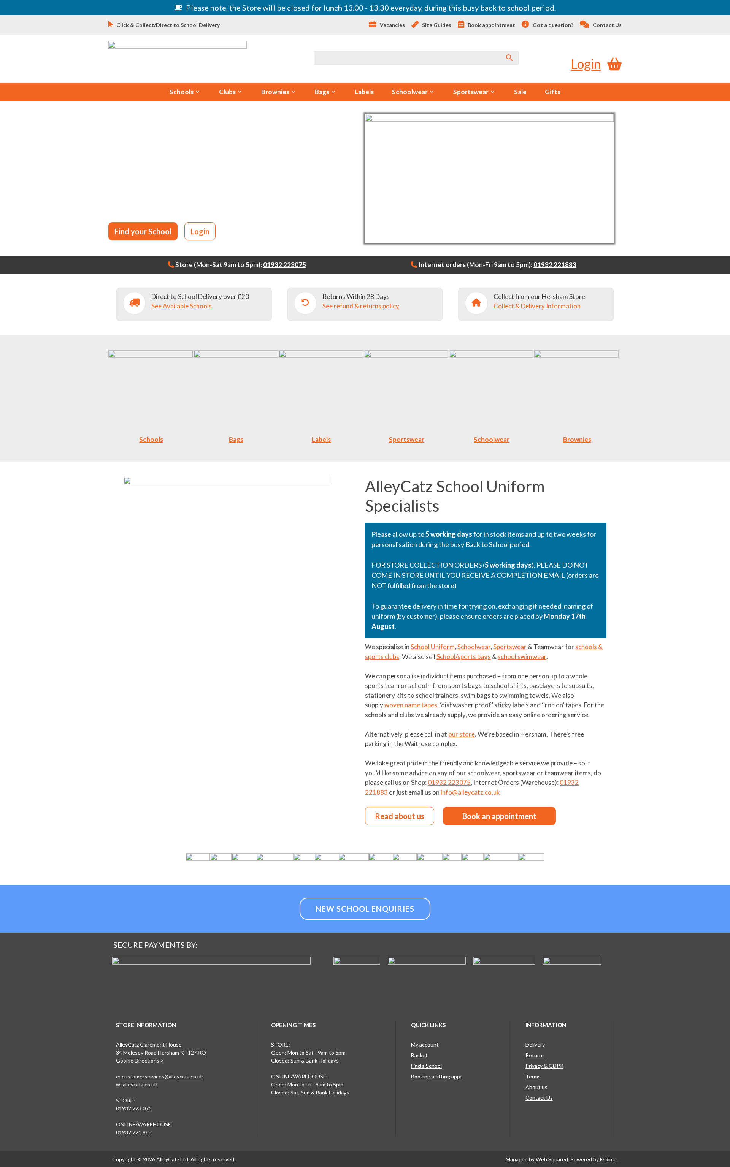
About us (536, 1087)
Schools (182, 92)
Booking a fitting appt (436, 1076)
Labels (364, 92)
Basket (419, 1055)
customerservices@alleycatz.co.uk (162, 1076)
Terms (533, 1076)
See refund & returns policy (360, 306)
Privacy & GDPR (544, 1066)
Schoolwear (410, 92)
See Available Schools (181, 306)
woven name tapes (410, 705)
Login (586, 63)
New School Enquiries (365, 908)
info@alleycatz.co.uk (470, 792)
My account (425, 1044)
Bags (322, 92)
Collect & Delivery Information (537, 306)
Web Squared (552, 1159)
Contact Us (607, 25)
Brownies (275, 92)
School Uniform (433, 647)
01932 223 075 (134, 1108)
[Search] (509, 58)
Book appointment (491, 25)
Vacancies (392, 25)
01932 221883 (554, 265)
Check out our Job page (214, 205)
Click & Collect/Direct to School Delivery (167, 25)
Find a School (426, 1066)
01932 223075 (284, 265)
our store (461, 734)
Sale (520, 92)
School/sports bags (463, 657)
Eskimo (608, 1159)
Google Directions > (140, 1060)
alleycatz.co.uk (140, 1084)
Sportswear (471, 92)
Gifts (552, 92)
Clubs (227, 92)
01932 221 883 (134, 1132)
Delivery (535, 1044)
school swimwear (522, 657)
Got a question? (552, 25)
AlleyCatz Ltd (172, 1159)
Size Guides (436, 25)
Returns (535, 1055)
